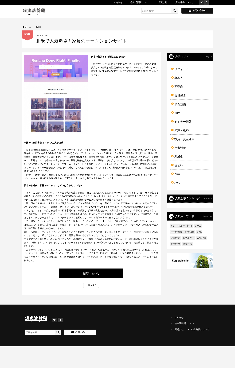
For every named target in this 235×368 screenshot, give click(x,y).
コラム (198, 225)
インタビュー (177, 225)
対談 (189, 225)
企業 (177, 174)
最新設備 (180, 104)
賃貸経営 (180, 95)
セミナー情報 (183, 121)
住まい (178, 165)
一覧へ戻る (91, 285)
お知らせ (117, 2)
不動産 (178, 86)
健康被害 (187, 244)
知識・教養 (181, 130)
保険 (177, 112)
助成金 (178, 156)
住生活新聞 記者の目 (182, 231)
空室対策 (180, 148)
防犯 (199, 231)
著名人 (178, 78)
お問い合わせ (91, 273)
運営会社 (162, 2)
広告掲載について (184, 2)
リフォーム (181, 69)
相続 (177, 182)
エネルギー (188, 237)
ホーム (28, 27)
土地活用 (175, 244)
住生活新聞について (140, 2)
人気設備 (201, 237)
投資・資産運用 (184, 139)
